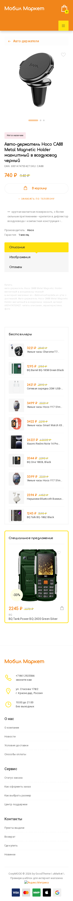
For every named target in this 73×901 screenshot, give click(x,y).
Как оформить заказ (17, 786)
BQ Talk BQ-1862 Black (40, 517)
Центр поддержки (16, 804)
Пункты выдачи (14, 827)
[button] (33, 120)
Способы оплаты (15, 754)
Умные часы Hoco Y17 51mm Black (45, 480)
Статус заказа (13, 777)
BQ (10, 614)
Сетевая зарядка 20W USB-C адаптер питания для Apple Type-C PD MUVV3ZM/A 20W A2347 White (45, 388)
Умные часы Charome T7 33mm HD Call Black (42, 351)
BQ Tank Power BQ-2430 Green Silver (33, 618)
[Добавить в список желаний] (63, 55)
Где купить (11, 845)
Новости (10, 736)
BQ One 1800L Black (39, 462)
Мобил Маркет (24, 8)
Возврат (9, 836)
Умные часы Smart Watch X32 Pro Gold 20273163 (45, 425)
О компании (11, 727)
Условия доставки (16, 745)
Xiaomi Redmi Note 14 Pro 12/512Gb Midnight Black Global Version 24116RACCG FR (44, 443)
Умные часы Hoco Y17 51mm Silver (45, 406)
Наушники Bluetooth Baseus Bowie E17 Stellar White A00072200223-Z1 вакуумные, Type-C (45, 498)
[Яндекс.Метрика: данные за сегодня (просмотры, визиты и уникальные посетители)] (36, 882)
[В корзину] (62, 608)
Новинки (9, 854)
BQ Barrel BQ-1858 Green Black (45, 370)
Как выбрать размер (17, 795)
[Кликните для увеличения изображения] (36, 80)
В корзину (39, 188)
